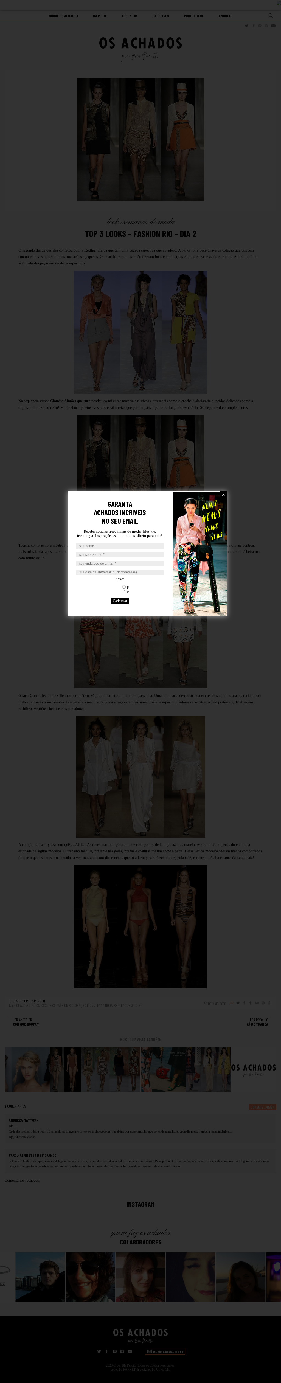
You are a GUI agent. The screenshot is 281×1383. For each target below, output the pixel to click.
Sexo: (120, 579)
